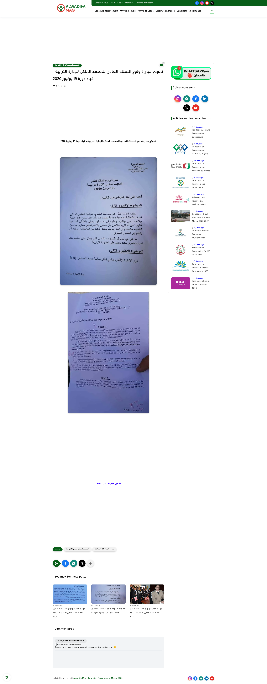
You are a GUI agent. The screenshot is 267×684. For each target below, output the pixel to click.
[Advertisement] (133, 41)
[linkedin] (204, 98)
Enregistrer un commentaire (71, 641)
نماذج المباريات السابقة (104, 549)
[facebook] (197, 3)
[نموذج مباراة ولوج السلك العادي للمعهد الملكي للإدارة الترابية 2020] (147, 594)
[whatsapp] (186, 98)
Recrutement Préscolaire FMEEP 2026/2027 (201, 251)
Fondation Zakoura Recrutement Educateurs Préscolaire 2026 (201, 134)
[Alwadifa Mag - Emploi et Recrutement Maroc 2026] (72, 8)
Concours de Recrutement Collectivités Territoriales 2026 (200, 185)
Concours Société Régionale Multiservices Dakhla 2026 (200, 235)
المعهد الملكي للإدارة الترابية (67, 65)
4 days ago (198, 127)
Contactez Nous (101, 3)
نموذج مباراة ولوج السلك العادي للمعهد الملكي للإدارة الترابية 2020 (146, 613)
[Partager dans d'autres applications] (90, 563)
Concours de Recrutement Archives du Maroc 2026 (201, 168)
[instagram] (202, 3)
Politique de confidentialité (122, 3)
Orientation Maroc (165, 11)
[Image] (180, 132)
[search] (212, 11)
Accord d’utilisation (145, 3)
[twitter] (212, 3)
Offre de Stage (146, 11)
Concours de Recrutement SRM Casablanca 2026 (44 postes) (200, 268)
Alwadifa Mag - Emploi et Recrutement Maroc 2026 (98, 678)
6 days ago (198, 144)
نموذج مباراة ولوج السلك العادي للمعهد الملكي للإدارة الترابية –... (108, 611)
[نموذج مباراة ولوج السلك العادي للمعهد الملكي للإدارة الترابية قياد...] (70, 594)
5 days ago (198, 178)
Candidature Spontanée (189, 11)
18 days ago (199, 161)
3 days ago (198, 261)
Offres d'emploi (128, 11)
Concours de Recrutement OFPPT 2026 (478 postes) (200, 151)
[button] (65, 563)
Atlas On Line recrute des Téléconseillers (199, 201)
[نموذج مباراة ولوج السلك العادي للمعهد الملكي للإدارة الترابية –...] (108, 594)
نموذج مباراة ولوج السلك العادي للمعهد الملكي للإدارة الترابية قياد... (69, 613)
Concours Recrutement (106, 11)
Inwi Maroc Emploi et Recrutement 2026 (201, 285)
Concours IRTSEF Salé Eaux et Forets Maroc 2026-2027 (201, 218)
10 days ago (199, 195)
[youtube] (207, 3)
